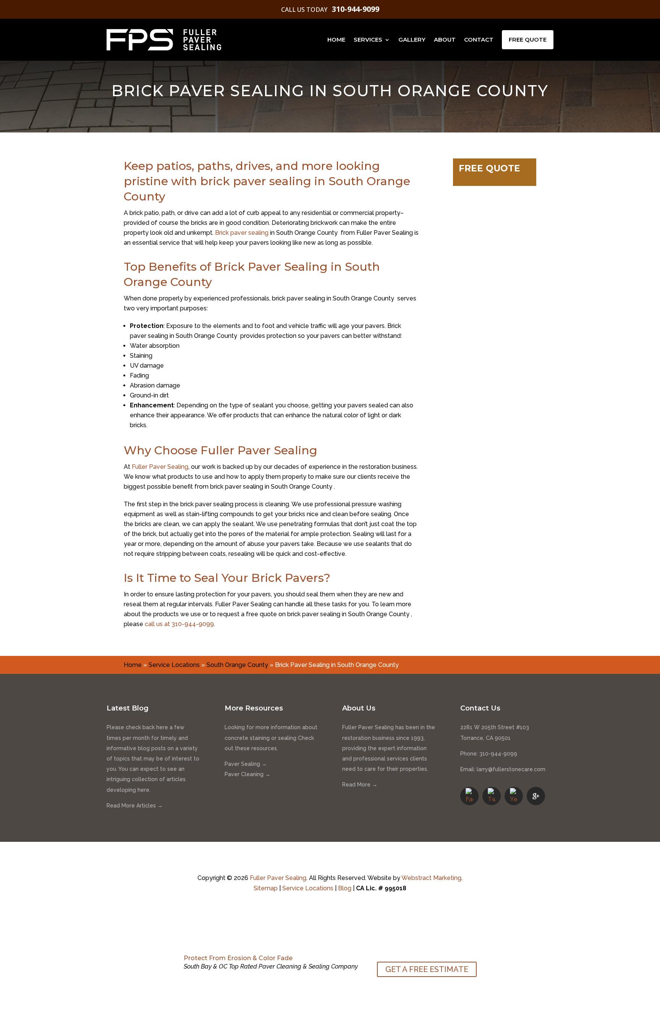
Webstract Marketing (431, 878)
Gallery (411, 39)
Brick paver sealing (242, 232)
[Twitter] (491, 796)
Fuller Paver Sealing (160, 466)
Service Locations (174, 664)
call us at (179, 624)
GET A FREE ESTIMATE (426, 969)
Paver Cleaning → (247, 774)
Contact (478, 39)
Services (368, 39)
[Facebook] (469, 796)
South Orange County (237, 664)
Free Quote (528, 39)
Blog (344, 888)
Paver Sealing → (246, 764)
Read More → (359, 784)
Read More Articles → (135, 805)
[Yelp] (514, 796)
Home (336, 39)
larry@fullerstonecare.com (511, 769)
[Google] (536, 796)
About (445, 39)
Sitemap (266, 888)
